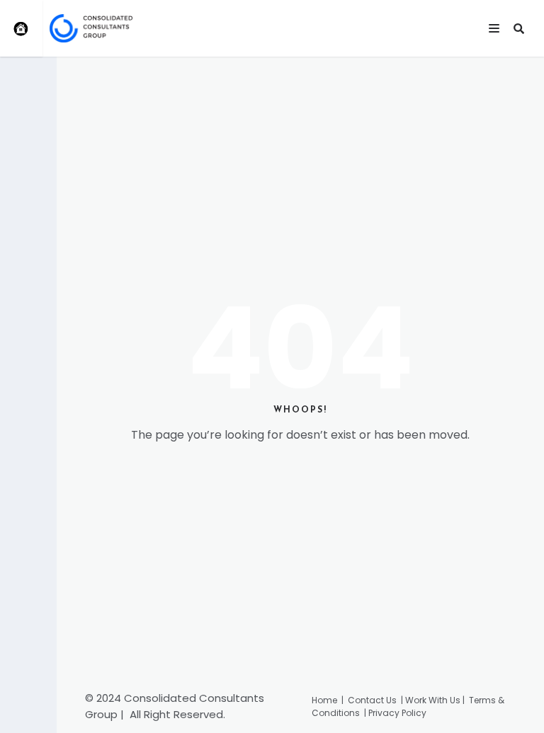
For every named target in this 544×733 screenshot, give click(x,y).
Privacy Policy (397, 713)
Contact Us (374, 700)
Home (324, 700)
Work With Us (432, 700)
